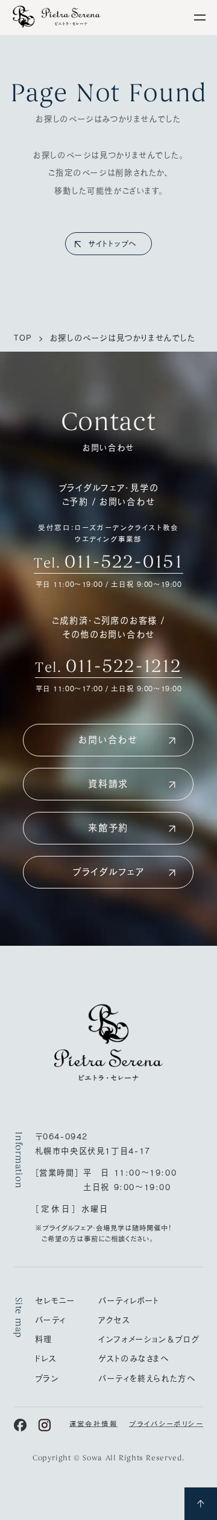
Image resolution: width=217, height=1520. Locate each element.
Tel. (108, 561)
